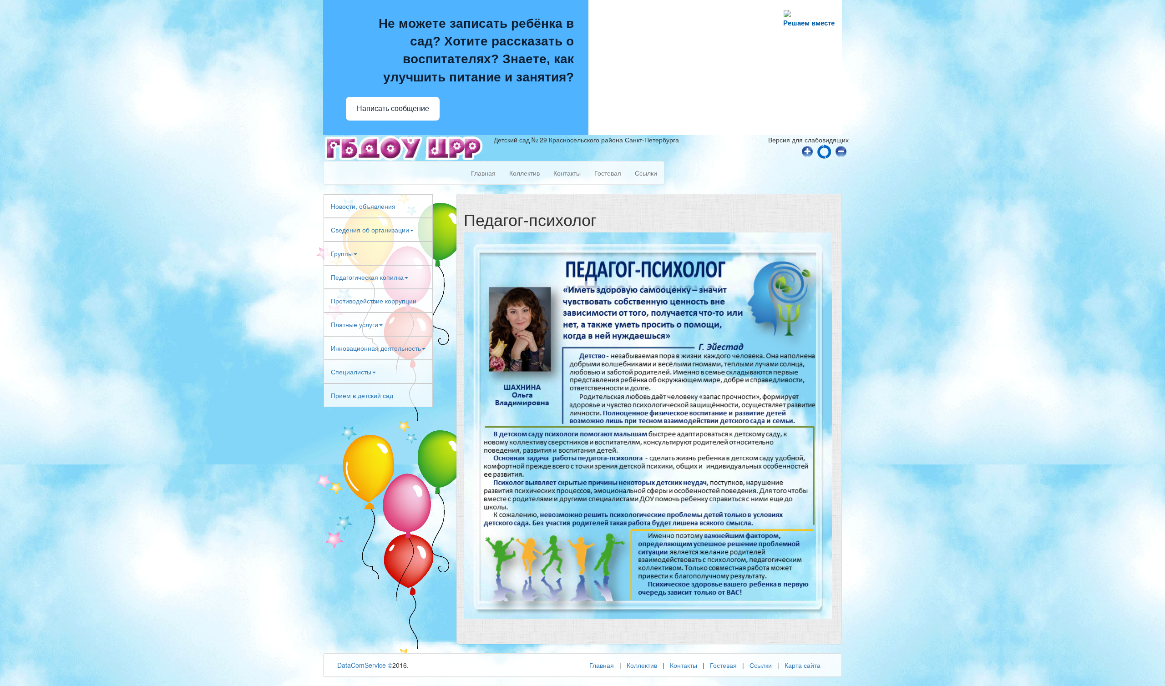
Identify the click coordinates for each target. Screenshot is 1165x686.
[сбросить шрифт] (824, 150)
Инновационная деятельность (376, 348)
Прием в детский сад (362, 395)
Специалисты (351, 371)
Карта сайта (803, 665)
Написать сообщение (393, 108)
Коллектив (524, 172)
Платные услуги (354, 324)
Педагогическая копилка (367, 277)
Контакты (567, 172)
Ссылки (646, 172)
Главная (483, 172)
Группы (342, 253)
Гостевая (607, 172)
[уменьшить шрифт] (841, 150)
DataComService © (364, 665)
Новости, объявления (363, 206)
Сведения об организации (370, 229)
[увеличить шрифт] (807, 150)
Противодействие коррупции (373, 300)
